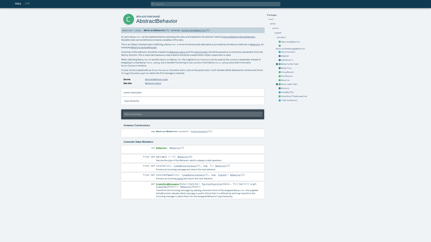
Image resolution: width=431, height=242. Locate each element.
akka (138, 16)
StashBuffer (287, 92)
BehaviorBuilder (290, 64)
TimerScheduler (289, 100)
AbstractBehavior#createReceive (239, 36)
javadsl (156, 16)
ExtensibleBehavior (193, 30)
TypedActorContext (185, 165)
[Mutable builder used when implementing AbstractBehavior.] (279, 84)
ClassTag (161, 186)
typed (149, 16)
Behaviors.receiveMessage (143, 47)
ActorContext (288, 52)
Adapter (285, 56)
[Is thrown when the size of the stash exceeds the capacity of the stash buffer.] (279, 96)
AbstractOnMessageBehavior (290, 49)
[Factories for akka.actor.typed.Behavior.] (279, 68)
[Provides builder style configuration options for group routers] (279, 72)
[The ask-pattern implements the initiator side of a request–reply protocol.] (279, 60)
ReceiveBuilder (289, 84)
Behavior (175, 147)
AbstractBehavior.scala (156, 79)
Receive (285, 80)
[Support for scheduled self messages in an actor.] (279, 100)
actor (144, 16)
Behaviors (286, 68)
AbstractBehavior (290, 42)
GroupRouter (287, 72)
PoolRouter (287, 76)
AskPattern (287, 60)
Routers (285, 88)
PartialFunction (212, 184)
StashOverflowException (294, 96)
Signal (222, 174)
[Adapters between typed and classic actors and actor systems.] (279, 56)
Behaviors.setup (177, 51)
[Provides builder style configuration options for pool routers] (279, 76)
